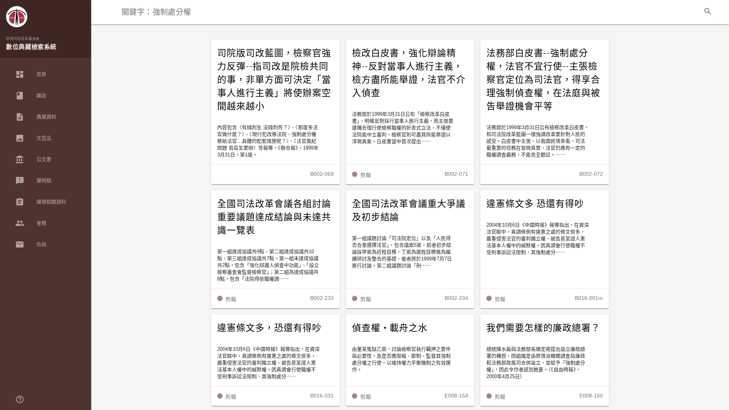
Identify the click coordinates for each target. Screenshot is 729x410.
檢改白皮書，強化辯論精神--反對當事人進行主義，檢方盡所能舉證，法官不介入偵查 (409, 73)
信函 (30, 244)
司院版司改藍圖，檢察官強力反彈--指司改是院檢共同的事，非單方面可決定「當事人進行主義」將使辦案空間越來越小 (274, 80)
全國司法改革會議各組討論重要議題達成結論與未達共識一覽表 (274, 217)
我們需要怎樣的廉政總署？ (543, 328)
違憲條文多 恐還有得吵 (535, 204)
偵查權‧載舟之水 (390, 328)
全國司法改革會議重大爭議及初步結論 (409, 210)
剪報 (365, 175)
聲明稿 (33, 180)
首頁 (30, 74)
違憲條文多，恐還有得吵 (269, 328)
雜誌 (30, 95)
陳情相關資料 (40, 202)
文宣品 (33, 138)
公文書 (33, 159)
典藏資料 (35, 116)
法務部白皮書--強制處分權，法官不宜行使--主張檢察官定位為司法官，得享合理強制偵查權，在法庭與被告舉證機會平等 (543, 80)
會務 (30, 223)
